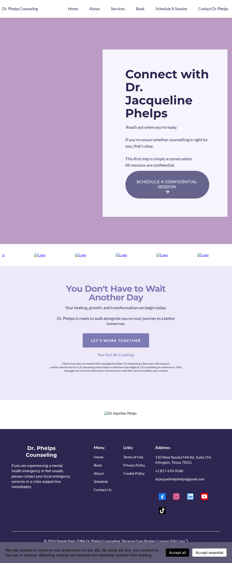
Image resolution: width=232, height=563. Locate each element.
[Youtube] (204, 496)
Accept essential (209, 552)
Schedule (101, 481)
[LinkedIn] (190, 496)
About (99, 473)
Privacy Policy (134, 465)
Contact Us (102, 489)
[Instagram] (176, 496)
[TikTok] (162, 511)
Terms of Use (133, 457)
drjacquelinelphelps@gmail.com (179, 479)
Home (98, 457)
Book (98, 465)
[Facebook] (162, 496)
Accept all (177, 552)
